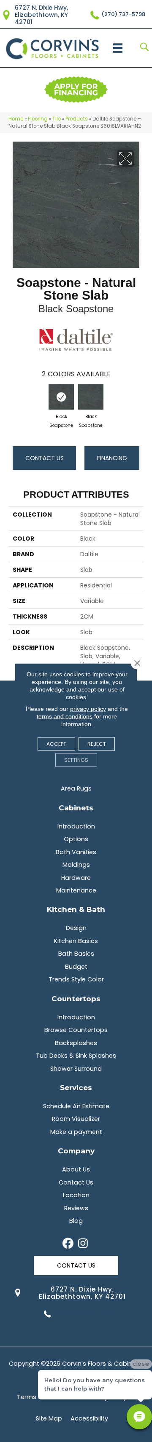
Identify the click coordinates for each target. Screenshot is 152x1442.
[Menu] (117, 48)
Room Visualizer (76, 1119)
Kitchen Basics (76, 941)
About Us (76, 1169)
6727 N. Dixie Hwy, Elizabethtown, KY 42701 (41, 14)
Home (15, 118)
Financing (112, 458)
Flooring (38, 118)
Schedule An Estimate (76, 1106)
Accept (56, 744)
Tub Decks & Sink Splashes (76, 1055)
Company (76, 1150)
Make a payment (76, 1132)
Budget (76, 966)
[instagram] (83, 1244)
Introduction (76, 826)
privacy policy (88, 708)
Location (76, 1195)
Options (76, 839)
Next (139, 400)
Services (76, 1087)
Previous (12, 400)
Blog (76, 1221)
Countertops (76, 998)
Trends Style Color (76, 979)
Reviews (76, 1208)
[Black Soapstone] (61, 397)
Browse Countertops (76, 1030)
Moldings (76, 864)
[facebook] (68, 1244)
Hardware (76, 878)
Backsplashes (76, 1043)
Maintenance (76, 890)
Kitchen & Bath (76, 909)
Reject (96, 744)
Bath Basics (76, 953)
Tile (56, 118)
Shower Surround (76, 1068)
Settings (76, 760)
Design (76, 928)
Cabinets (76, 807)
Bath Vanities (76, 852)
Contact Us (44, 458)
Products (76, 118)
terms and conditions (64, 716)
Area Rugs (76, 788)
